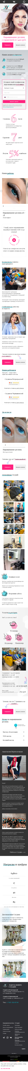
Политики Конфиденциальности (8, 106)
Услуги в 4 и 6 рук (6, 1031)
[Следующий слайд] (27, 191)
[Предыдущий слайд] (1, 191)
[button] (7, 45)
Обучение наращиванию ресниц (20, 1041)
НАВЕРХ (23, 1049)
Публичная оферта (17, 1034)
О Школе (17, 1043)
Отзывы (4, 1033)
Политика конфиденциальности (20, 1032)
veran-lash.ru (14, 1053)
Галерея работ (6, 1029)
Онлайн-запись (6, 1025)
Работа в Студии (16, 852)
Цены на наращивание (8, 1027)
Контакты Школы (18, 1045)
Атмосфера (17, 1025)
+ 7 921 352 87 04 (12, 1002)
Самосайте (16, 1059)
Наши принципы (18, 1027)
